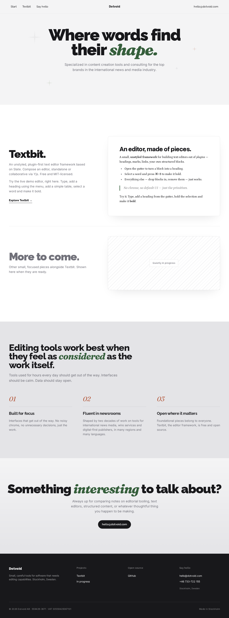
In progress (83, 581)
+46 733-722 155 (189, 581)
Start (14, 6)
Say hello (42, 6)
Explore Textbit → (20, 200)
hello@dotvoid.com (206, 6)
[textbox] (168, 176)
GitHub (132, 575)
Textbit (26, 6)
